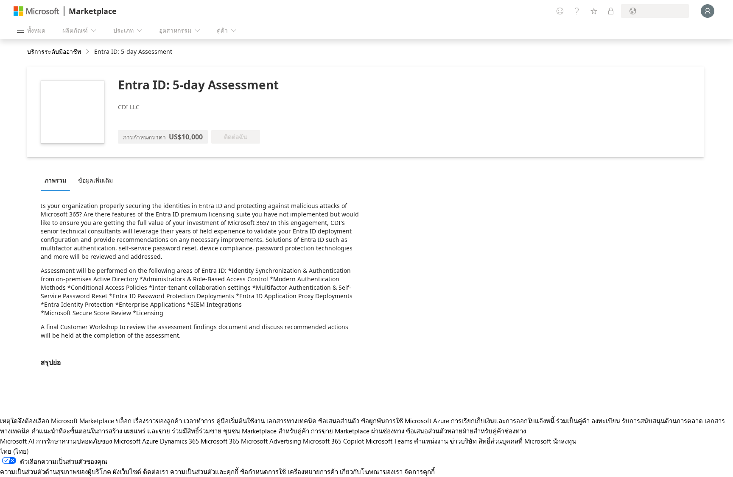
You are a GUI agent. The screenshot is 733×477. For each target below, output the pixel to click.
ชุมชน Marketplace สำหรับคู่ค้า (266, 431)
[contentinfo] (88, 52)
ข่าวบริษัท (463, 441)
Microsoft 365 (220, 441)
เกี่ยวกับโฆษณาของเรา (371, 471)
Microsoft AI (17, 441)
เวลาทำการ (199, 420)
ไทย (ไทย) (14, 451)
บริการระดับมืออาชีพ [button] (54, 51)
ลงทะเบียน (605, 420)
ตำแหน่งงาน (431, 441)
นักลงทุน (564, 441)
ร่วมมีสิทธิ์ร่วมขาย (196, 431)
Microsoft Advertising (271, 441)
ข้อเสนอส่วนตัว (338, 420)
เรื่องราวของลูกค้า (157, 420)
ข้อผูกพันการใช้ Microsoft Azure (406, 420)
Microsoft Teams (389, 441)
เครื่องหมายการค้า (313, 471)
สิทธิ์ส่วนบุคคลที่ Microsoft (514, 441)
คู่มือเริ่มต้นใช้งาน (240, 420)
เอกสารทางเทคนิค (291, 420)
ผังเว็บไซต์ (127, 471)
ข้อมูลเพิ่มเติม (95, 180)
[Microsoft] (36, 11)
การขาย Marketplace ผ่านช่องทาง (357, 431)
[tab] (57, 180)
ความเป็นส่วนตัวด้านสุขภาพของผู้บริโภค (55, 471)
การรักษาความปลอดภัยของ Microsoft (88, 441)
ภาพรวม (55, 180)
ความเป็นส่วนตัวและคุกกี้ (204, 471)
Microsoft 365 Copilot (333, 441)
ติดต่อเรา (155, 471)
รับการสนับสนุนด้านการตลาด (662, 420)
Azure (150, 441)
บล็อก (123, 420)
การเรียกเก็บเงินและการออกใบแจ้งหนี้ (502, 420)
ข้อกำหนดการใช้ (263, 471)
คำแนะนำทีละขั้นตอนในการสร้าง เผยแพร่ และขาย (100, 431)
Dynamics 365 (179, 441)
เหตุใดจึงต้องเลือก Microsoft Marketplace (57, 420)
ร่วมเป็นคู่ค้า (573, 420)
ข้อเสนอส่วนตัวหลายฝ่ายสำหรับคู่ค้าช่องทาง (466, 431)
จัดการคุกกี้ (419, 471)
